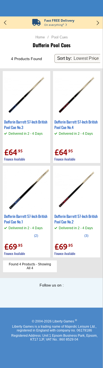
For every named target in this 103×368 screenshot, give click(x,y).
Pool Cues (59, 37)
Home (40, 37)
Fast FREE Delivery (59, 20)
